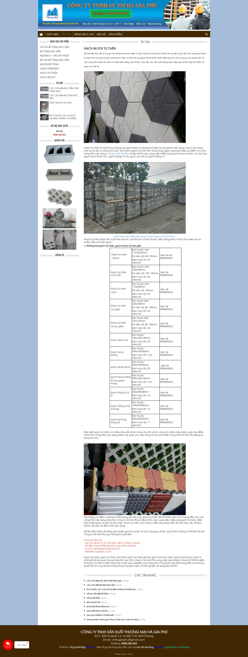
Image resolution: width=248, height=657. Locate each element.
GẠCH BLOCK (47, 77)
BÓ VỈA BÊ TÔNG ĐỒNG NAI (98, 606)
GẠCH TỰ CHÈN (48, 72)
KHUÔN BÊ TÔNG (49, 64)
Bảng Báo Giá (84, 34)
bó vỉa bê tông (145, 647)
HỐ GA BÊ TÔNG (93, 598)
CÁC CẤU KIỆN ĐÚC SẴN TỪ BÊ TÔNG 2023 (64, 89)
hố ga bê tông (78, 647)
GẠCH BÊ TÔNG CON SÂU (97, 611)
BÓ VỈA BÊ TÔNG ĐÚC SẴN (54, 59)
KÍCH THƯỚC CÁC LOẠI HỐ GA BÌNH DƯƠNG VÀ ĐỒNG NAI (63, 117)
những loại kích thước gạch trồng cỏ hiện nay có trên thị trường (113, 619)
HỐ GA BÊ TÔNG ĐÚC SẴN (54, 46)
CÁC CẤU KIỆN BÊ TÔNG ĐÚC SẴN (64, 96)
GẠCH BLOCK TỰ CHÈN (61, 102)
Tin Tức (66, 34)
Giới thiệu (52, 34)
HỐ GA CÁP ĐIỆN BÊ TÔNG (98, 593)
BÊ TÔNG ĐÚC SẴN (50, 51)
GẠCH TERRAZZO (49, 68)
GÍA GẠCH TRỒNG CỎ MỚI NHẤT (100, 615)
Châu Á (130, 654)
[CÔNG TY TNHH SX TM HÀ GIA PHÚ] (41, 34)
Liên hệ (101, 34)
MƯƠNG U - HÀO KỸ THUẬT (54, 55)
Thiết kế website (120, 654)
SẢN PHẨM (115, 34)
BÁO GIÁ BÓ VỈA (94, 602)
